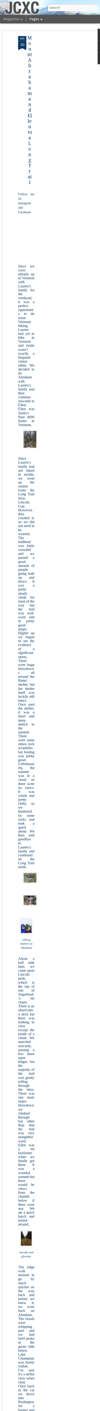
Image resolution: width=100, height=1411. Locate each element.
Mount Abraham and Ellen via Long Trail (29, 110)
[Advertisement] (60, 109)
